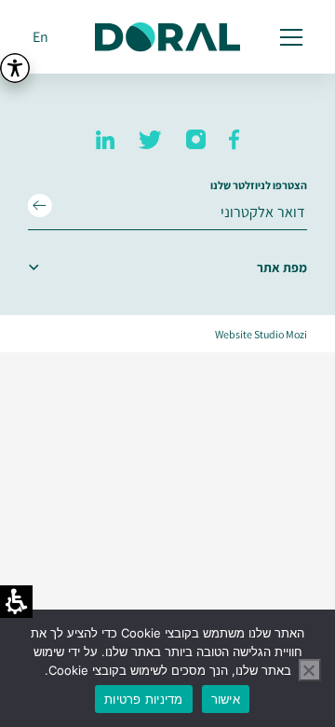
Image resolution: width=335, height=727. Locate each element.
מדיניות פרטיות (143, 699)
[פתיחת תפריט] (288, 37)
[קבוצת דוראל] (167, 37)
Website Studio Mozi (261, 334)
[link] (234, 140)
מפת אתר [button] (282, 267)
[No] (310, 670)
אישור (225, 699)
